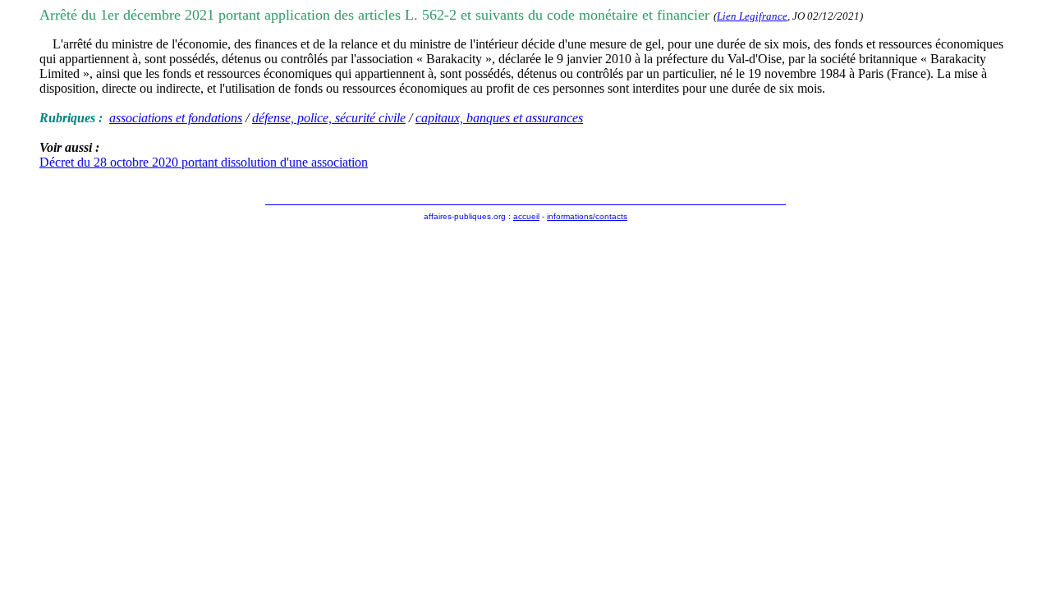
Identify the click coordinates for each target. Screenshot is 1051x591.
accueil (526, 216)
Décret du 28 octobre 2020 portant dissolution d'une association (203, 162)
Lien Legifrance (752, 16)
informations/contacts (587, 216)
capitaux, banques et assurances (499, 118)
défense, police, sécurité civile (329, 118)
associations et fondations (175, 118)
